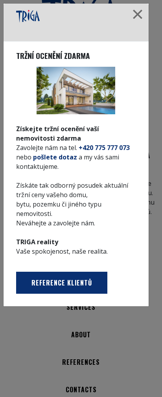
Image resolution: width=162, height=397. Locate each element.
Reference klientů (61, 282)
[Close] (138, 15)
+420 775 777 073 (104, 147)
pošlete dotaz (55, 157)
